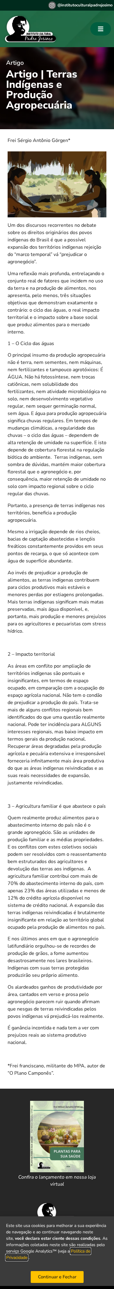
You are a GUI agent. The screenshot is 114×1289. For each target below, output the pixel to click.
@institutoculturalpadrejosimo (84, 5)
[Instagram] (52, 5)
